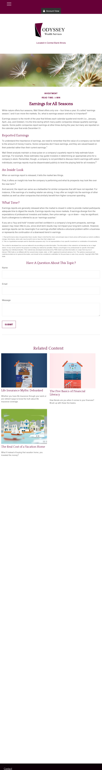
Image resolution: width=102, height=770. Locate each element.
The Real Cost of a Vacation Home (23, 446)
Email (4, 283)
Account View (52, 10)
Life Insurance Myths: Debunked (22, 390)
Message (6, 300)
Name (5, 267)
